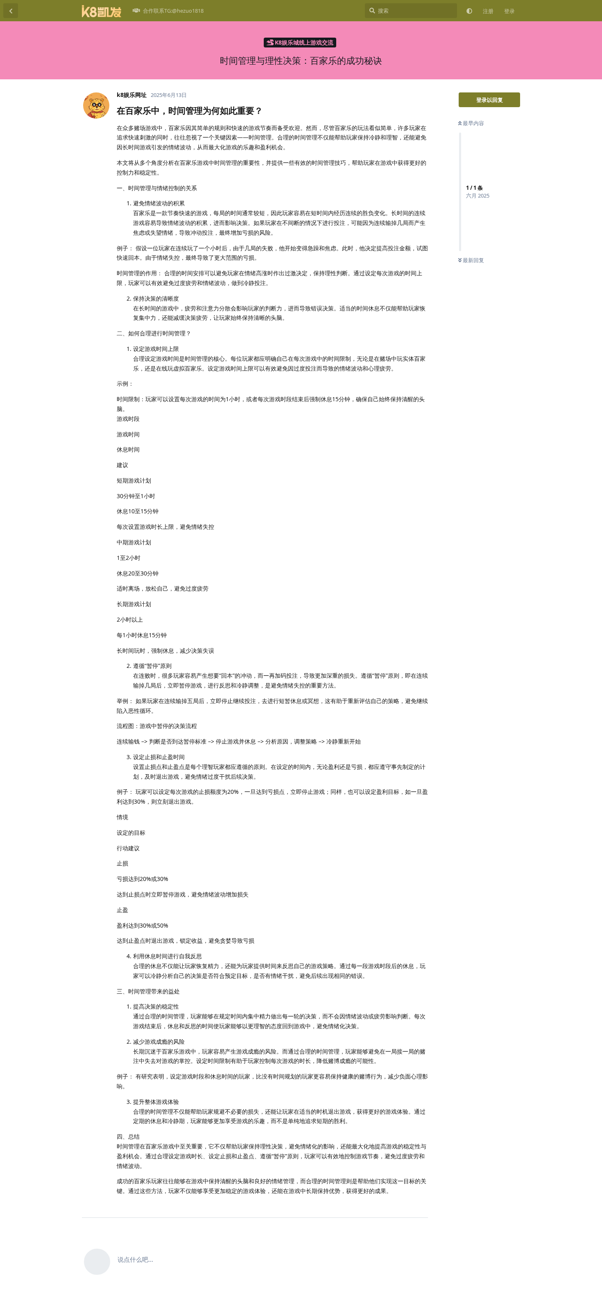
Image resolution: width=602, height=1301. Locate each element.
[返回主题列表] (10, 10)
